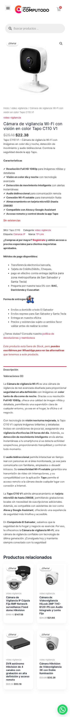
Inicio (6, 108)
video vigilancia (19, 108)
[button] (8, 8)
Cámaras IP (19, 234)
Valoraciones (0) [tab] (13, 376)
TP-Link (40, 234)
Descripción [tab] (10, 369)
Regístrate (39, 240)
